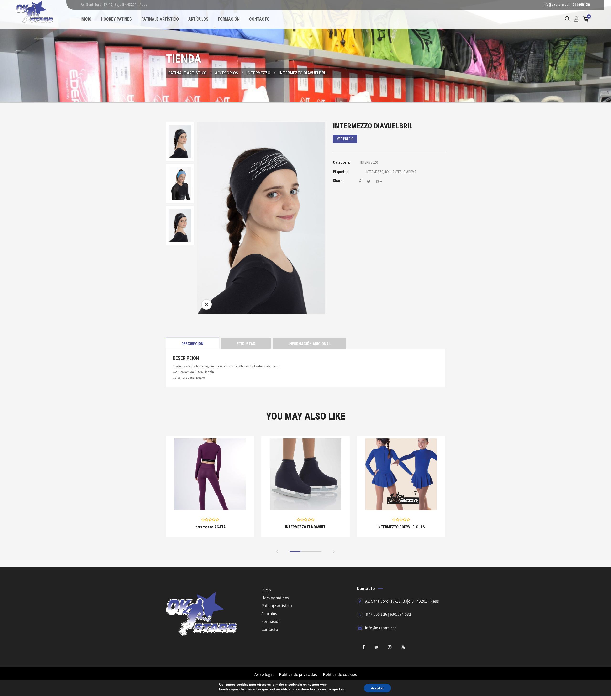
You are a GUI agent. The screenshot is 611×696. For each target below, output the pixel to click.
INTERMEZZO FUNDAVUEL (305, 527)
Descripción (192, 343)
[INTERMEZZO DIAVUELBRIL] (360, 181)
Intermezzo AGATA (210, 527)
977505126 (581, 4)
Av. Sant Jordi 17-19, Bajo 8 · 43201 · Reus (402, 601)
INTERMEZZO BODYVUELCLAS (401, 527)
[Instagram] (389, 647)
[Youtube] (402, 647)
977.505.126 (376, 614)
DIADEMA (410, 172)
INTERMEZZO (258, 73)
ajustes (338, 689)
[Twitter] (376, 647)
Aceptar (377, 688)
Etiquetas (246, 343)
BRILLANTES (393, 172)
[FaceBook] (363, 647)
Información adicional (310, 343)
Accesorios (226, 73)
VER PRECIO (345, 139)
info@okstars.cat (556, 4)
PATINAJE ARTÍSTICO (187, 73)
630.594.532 (400, 614)
